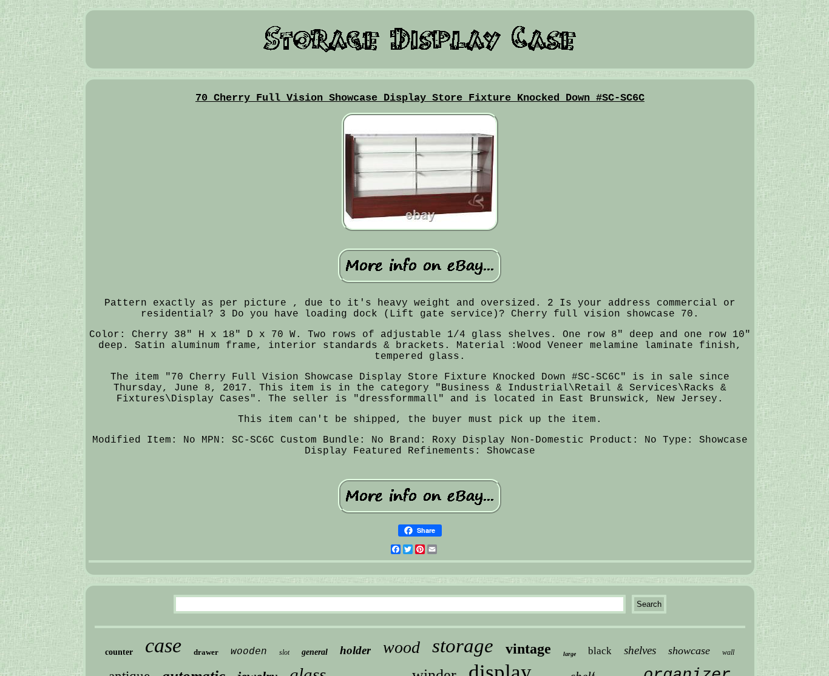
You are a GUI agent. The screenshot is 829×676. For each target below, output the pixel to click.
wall (728, 652)
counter (119, 652)
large (569, 654)
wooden (249, 651)
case (163, 645)
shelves (640, 650)
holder (355, 650)
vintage (528, 649)
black (600, 651)
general (315, 652)
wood (401, 647)
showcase (689, 650)
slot (284, 652)
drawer (206, 652)
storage (462, 646)
